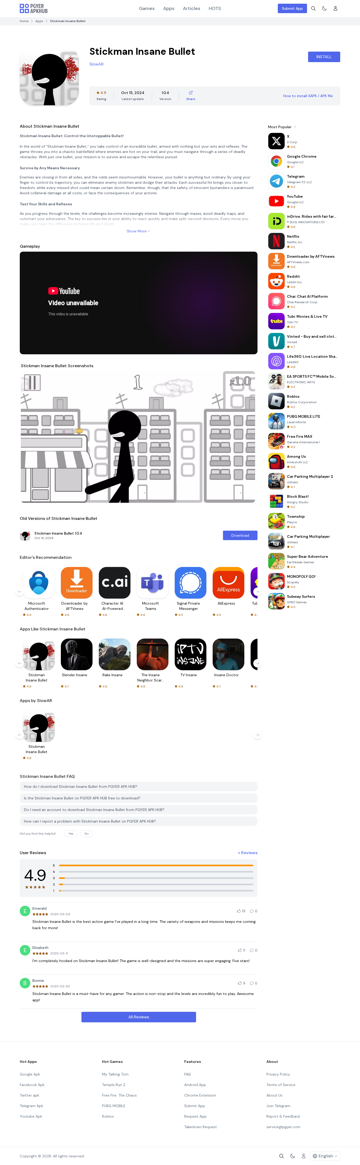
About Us (274, 1095)
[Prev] (30, 437)
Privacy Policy (278, 1074)
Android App (195, 1084)
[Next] (247, 437)
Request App (195, 1116)
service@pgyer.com (283, 1126)
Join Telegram (278, 1105)
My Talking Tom (115, 1074)
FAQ (187, 1074)
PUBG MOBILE (113, 1105)
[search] (313, 8)
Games (147, 8)
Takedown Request (200, 1126)
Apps (168, 8)
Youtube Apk (31, 1116)
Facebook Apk (32, 1084)
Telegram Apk (31, 1105)
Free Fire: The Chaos (119, 1095)
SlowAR (96, 64)
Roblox (108, 1116)
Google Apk (30, 1074)
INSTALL (324, 56)
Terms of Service (280, 1084)
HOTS (215, 8)
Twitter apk (29, 1095)
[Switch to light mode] (324, 8)
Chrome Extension (200, 1095)
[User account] (335, 8)
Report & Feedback (283, 1116)
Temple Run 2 (113, 1084)
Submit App (292, 8)
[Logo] (34, 8)
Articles (191, 8)
